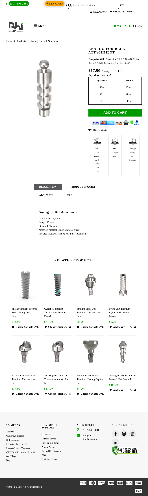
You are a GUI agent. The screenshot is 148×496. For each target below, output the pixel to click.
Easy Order (55, 3)
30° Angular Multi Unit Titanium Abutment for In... (56, 379)
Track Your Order (49, 459)
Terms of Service (49, 438)
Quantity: (106, 71)
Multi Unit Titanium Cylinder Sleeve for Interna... (119, 312)
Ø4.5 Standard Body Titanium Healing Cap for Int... (90, 379)
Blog (8, 460)
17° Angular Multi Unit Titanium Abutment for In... (24, 379)
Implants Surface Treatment (18, 448)
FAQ (44, 455)
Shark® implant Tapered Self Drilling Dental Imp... (24, 312)
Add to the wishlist (99, 130)
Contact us (46, 434)
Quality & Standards (15, 436)
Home (9, 41)
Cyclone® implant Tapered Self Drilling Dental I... (55, 312)
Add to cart (115, 112)
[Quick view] (37, 327)
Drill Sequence (12, 440)
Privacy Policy (48, 447)
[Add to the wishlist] (34, 327)
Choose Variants (24, 327)
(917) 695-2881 (19, 3)
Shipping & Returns (50, 443)
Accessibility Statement (51, 451)
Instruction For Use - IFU (17, 444)
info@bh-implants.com (90, 437)
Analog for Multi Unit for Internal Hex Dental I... (122, 377)
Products (21, 41)
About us (10, 431)
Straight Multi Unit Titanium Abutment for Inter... (89, 312)
